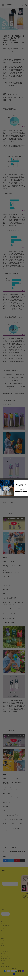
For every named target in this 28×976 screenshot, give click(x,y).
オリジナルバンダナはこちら (21, 491)
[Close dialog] (27, 481)
